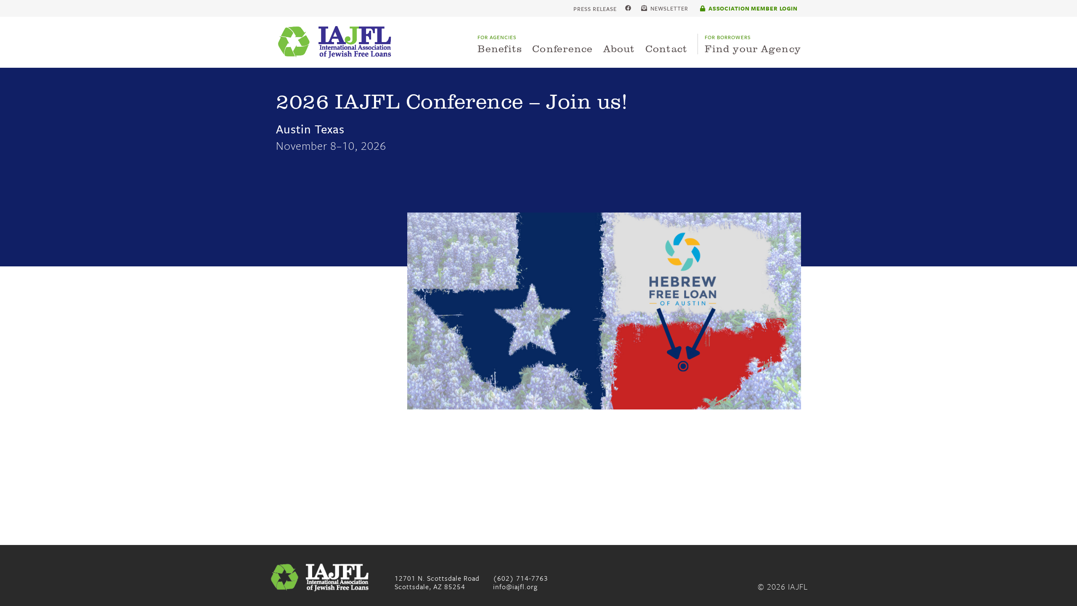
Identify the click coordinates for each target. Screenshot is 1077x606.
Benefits (499, 44)
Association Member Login (752, 8)
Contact (666, 48)
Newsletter (668, 8)
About (619, 48)
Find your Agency (753, 44)
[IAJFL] (337, 42)
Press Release (594, 9)
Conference (562, 48)
